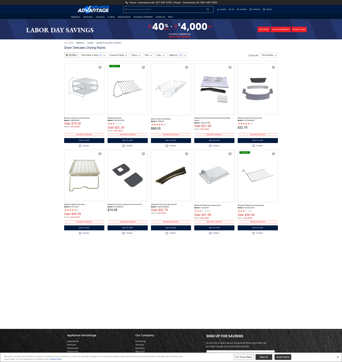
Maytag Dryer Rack (114, 118)
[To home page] (93, 9)
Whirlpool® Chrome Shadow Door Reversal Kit (125, 204)
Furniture (71, 344)
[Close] (338, 357)
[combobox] (93, 55)
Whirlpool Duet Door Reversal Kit (250, 118)
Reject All (264, 357)
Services (139, 344)
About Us (140, 351)
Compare (85, 146)
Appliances (75, 17)
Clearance (100, 17)
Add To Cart (84, 140)
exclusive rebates (280, 29)
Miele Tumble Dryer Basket (161, 119)
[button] (218, 9)
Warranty (140, 348)
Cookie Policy (56, 359)
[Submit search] (208, 9)
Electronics (88, 17)
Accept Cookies (282, 357)
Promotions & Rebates (143, 17)
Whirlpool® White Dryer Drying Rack (207, 205)
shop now (264, 29)
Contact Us (160, 17)
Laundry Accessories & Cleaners (108, 43)
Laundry (90, 43)
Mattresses (72, 348)
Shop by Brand (124, 17)
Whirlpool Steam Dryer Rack (74, 204)
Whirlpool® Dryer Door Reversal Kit (164, 204)
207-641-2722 (164, 2)
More (170, 17)
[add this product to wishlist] (100, 67)
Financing (140, 341)
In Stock (111, 17)
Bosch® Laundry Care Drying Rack (77, 118)
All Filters (73, 55)
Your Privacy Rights (243, 357)
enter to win (299, 29)
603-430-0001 (209, 2)
